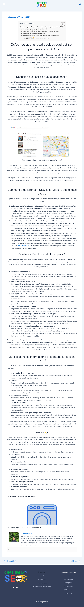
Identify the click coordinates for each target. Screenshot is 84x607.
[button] (4, 4)
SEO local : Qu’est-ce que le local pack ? (41, 512)
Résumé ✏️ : (31, 37)
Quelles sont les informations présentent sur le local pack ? (41, 35)
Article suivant (76, 561)
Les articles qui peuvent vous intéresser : (38, 38)
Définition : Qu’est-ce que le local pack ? (35, 29)
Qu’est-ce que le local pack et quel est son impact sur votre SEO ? (42, 27)
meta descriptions (24, 246)
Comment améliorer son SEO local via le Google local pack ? (41, 31)
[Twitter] (9, 550)
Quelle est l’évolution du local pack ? (34, 33)
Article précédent (9, 561)
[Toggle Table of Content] (62, 24)
